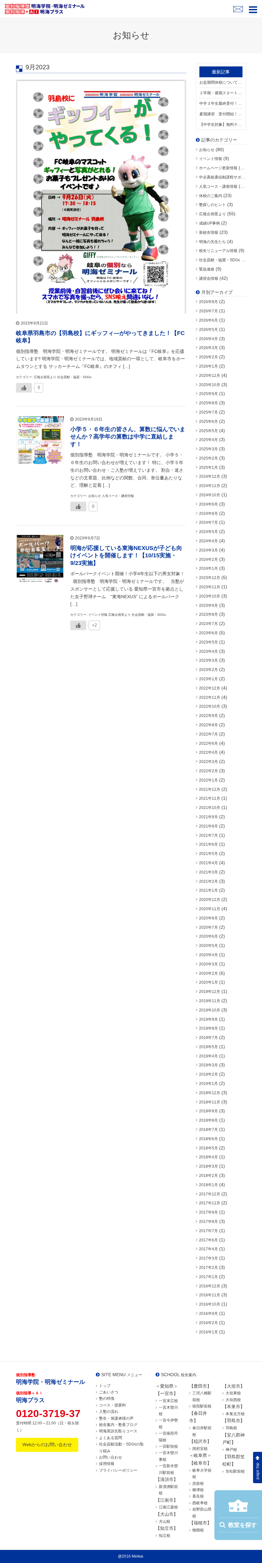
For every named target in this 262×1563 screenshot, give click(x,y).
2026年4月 (208, 339)
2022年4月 (208, 752)
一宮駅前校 (168, 1446)
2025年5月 (208, 431)
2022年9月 (208, 715)
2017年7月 (208, 1231)
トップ (105, 1386)
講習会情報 (208, 278)
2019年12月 (209, 991)
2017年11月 (209, 1203)
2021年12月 (209, 789)
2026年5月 (208, 329)
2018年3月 (208, 1166)
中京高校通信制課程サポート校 (226, 177)
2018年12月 (209, 1093)
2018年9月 (208, 1111)
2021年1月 (208, 890)
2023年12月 (209, 578)
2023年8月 (208, 614)
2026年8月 (208, 302)
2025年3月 (208, 449)
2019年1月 (208, 1083)
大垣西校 (233, 1400)
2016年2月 (208, 1323)
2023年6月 (208, 633)
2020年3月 (208, 964)
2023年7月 (208, 623)
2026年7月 (208, 311)
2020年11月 (209, 909)
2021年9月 (208, 817)
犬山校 (164, 1521)
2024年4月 (208, 541)
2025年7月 (208, 412)
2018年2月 (208, 1175)
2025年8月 (208, 403)
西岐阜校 (200, 1503)
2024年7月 (208, 522)
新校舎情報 (208, 232)
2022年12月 (209, 688)
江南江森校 (168, 1507)
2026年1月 (208, 366)
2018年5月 (208, 1148)
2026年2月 (208, 357)
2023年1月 (208, 679)
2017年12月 (209, 1194)
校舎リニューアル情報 (218, 250)
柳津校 (198, 1490)
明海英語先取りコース (118, 1431)
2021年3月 (208, 872)
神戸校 (231, 1449)
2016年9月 (208, 1313)
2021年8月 (208, 826)
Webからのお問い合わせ (47, 1444)
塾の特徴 (106, 1398)
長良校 (198, 1496)
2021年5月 (208, 853)
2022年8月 (208, 725)
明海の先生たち (212, 242)
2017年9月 (208, 1212)
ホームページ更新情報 (218, 168)
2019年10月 (209, 1010)
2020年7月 (208, 927)
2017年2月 (208, 1267)
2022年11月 (209, 697)
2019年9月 (208, 1019)
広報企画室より (212, 214)
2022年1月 (208, 780)
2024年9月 (208, 504)
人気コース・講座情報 (218, 186)
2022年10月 (209, 706)
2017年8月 (208, 1221)
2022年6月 (208, 743)
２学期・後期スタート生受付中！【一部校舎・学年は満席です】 (221, 93)
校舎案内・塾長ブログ (118, 1424)
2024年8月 (208, 513)
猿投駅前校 (202, 1406)
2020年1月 (208, 982)
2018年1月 (208, 1185)
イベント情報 (210, 158)
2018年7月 (208, 1129)
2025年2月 (208, 458)
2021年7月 (208, 835)
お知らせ (206, 150)
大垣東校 (233, 1393)
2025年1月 (208, 467)
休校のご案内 (210, 196)
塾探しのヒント (212, 204)
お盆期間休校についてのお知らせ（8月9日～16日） (221, 82)
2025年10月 (209, 385)
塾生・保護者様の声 (116, 1418)
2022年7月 (208, 734)
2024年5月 (208, 532)
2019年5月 (208, 1047)
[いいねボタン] (24, 388)
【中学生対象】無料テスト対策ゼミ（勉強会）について (221, 124)
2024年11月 (209, 486)
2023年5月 (208, 642)
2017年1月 (208, 1277)
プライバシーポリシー (118, 1470)
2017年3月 (208, 1258)
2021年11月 (209, 798)
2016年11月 (209, 1295)
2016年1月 (208, 1332)
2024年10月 (209, 495)
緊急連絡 (206, 269)
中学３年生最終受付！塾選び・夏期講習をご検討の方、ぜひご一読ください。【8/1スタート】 (221, 103)
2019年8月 (208, 1028)
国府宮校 (200, 1448)
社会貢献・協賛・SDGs (219, 260)
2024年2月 (208, 559)
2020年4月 (208, 955)
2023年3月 (208, 660)
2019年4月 (208, 1056)
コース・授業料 (112, 1405)
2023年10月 (209, 596)
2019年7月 (208, 1037)
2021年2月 (208, 881)
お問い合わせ (110, 1457)
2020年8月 (208, 918)
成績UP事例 (209, 223)
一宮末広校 (168, 1401)
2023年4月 (208, 651)
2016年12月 (209, 1286)
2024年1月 (208, 568)
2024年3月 (208, 550)
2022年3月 (208, 761)
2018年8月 (208, 1120)
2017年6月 (208, 1240)
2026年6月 (208, 320)
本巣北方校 (235, 1414)
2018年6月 (208, 1139)
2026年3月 (208, 348)
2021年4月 (208, 863)
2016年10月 (209, 1304)
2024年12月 (209, 476)
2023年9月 (208, 605)
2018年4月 (208, 1157)
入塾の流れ (108, 1411)
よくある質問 (110, 1438)
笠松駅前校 (235, 1471)
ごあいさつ (108, 1392)
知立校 (164, 1535)
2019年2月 (208, 1074)
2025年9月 (208, 394)
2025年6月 (208, 421)
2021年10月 (209, 807)
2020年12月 (209, 899)
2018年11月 (209, 1102)
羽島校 (231, 1428)
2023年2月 (208, 669)
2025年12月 (209, 375)
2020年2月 (208, 973)
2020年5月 (208, 945)
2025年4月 (208, 440)
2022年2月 (208, 771)
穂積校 (198, 1530)
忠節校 (198, 1483)
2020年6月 (208, 936)
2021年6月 (208, 844)
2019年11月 (209, 1001)
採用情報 (106, 1463)
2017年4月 (208, 1249)
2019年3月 (208, 1065)
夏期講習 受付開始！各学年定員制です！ (221, 114)
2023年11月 (209, 587)
